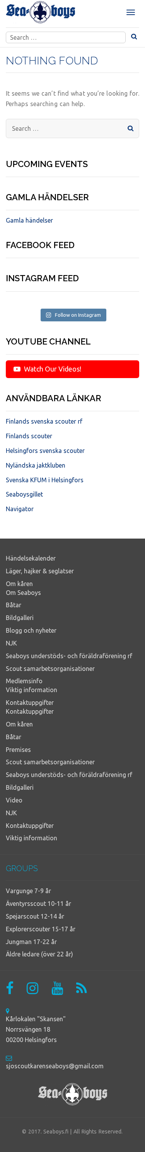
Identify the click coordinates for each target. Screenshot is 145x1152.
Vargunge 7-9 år (28, 890)
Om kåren (19, 583)
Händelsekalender (31, 558)
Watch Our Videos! (51, 369)
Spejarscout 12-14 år (35, 916)
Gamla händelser (29, 220)
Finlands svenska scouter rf (44, 421)
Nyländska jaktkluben (35, 465)
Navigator (20, 508)
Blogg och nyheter (31, 630)
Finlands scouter (29, 435)
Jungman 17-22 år (31, 941)
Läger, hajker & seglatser (40, 571)
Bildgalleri (20, 617)
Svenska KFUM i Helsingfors (45, 479)
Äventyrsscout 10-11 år (38, 903)
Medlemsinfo (24, 680)
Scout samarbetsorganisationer (50, 668)
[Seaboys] (40, 12)
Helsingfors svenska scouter (45, 450)
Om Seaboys (23, 592)
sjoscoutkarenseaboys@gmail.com (55, 1065)
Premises (18, 749)
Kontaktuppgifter (30, 702)
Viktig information (31, 689)
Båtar (13, 604)
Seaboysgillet (24, 494)
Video (14, 800)
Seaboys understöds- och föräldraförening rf (69, 655)
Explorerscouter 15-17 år (40, 929)
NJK (11, 643)
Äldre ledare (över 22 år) (39, 954)
